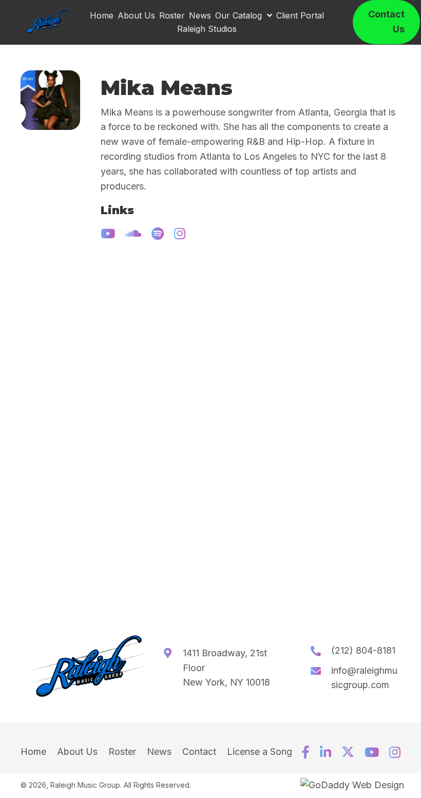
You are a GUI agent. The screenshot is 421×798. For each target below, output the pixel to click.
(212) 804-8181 (363, 650)
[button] (108, 233)
